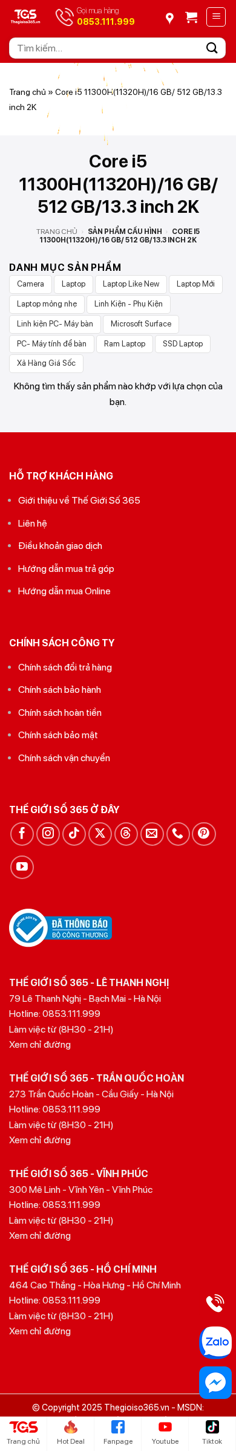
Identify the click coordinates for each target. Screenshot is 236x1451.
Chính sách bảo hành (59, 689)
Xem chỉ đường (40, 1044)
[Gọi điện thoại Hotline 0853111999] (215, 1303)
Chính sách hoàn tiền (60, 712)
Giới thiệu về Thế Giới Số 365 (79, 500)
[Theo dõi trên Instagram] (48, 834)
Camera (30, 283)
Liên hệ (32, 523)
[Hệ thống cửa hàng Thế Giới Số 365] (173, 14)
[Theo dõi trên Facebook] (22, 834)
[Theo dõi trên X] (100, 834)
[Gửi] (212, 48)
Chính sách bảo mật (58, 735)
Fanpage (118, 1441)
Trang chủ (27, 92)
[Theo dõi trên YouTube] (22, 867)
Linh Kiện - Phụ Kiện (128, 303)
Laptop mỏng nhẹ (47, 303)
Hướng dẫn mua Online (64, 591)
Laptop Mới (196, 283)
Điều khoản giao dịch (60, 545)
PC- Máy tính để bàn (52, 343)
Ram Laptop (124, 343)
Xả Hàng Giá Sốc (46, 363)
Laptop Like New (131, 283)
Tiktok (212, 1441)
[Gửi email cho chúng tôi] (152, 834)
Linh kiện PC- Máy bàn (55, 323)
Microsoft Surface (141, 323)
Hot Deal (71, 1441)
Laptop (73, 283)
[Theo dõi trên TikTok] (74, 834)
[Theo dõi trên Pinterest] (203, 834)
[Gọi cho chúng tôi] (178, 834)
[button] (191, 17)
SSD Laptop (183, 343)
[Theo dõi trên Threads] (126, 834)
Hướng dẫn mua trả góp (66, 568)
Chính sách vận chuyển (64, 758)
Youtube (165, 1441)
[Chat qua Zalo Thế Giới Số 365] (215, 1342)
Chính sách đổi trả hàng (65, 667)
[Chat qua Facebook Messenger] (215, 1382)
